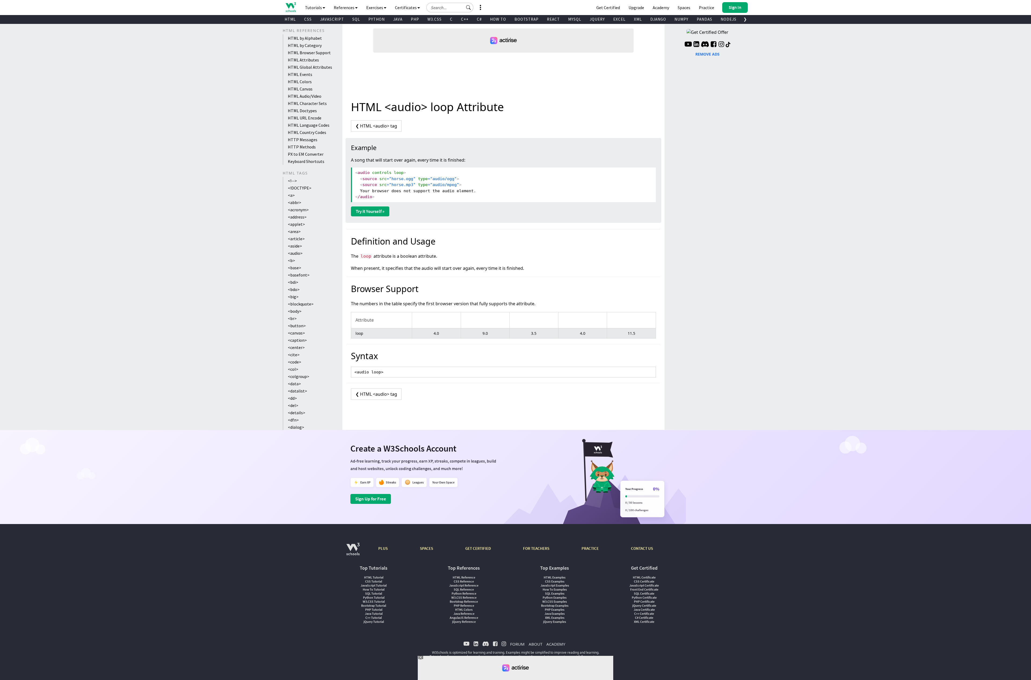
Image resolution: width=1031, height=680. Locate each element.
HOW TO (498, 19)
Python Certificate (644, 597)
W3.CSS (434, 19)
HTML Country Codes (307, 132)
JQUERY (597, 19)
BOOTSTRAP (526, 19)
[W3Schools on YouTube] (688, 45)
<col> (293, 369)
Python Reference (464, 593)
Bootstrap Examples (554, 605)
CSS (308, 19)
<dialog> (296, 427)
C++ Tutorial (373, 618)
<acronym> (298, 209)
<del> (293, 405)
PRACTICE (590, 548)
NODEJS (728, 19)
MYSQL (574, 19)
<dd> (292, 398)
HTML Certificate (644, 577)
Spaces (684, 7)
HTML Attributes (303, 60)
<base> (294, 267)
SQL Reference (464, 589)
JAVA (397, 19)
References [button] (344, 7)
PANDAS (704, 19)
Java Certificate (644, 610)
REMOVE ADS (707, 54)
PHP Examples (554, 610)
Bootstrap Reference (464, 601)
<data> (294, 383)
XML (638, 19)
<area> (294, 231)
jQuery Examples (554, 622)
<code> (294, 362)
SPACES (426, 548)
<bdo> (294, 289)
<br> (292, 318)
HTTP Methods (302, 147)
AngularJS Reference (464, 618)
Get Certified (608, 7)
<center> (296, 347)
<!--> (292, 180)
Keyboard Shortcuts (306, 161)
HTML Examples (554, 577)
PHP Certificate (644, 601)
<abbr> (294, 202)
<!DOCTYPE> (299, 188)
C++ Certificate (644, 614)
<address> (297, 217)
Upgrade (636, 7)
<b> (291, 260)
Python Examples (555, 597)
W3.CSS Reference (464, 597)
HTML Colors (300, 81)
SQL (356, 19)
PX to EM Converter (306, 154)
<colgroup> (298, 376)
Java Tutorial (374, 614)
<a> (291, 195)
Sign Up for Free (370, 499)
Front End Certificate (644, 589)
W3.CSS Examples (554, 601)
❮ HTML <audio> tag (376, 126)
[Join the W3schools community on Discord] (705, 45)
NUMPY (681, 19)
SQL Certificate (644, 593)
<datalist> (297, 391)
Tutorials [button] (314, 7)
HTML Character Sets (307, 103)
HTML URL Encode (304, 118)
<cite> (294, 354)
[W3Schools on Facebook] (713, 45)
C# (479, 19)
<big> (293, 296)
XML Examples (554, 618)
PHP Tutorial (373, 610)
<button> (297, 325)
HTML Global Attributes (310, 67)
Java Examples (554, 614)
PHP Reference (464, 605)
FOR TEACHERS (536, 548)
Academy (661, 7)
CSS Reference (464, 581)
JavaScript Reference (463, 585)
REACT (553, 19)
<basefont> (299, 275)
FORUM (517, 644)
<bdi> (293, 282)
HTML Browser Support (309, 52)
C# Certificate (644, 618)
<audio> (295, 253)
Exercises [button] (375, 7)
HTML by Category (305, 45)
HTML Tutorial (373, 577)
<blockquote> (301, 304)
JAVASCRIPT (332, 19)
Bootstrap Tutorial (373, 605)
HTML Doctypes (302, 110)
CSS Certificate (644, 581)
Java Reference (463, 614)
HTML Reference (464, 577)
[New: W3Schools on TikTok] (728, 45)
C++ (465, 19)
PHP (415, 19)
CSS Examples (554, 581)
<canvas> (296, 333)
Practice (706, 7)
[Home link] (291, 7)
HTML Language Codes (308, 125)
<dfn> (293, 420)
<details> (296, 412)
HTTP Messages (302, 139)
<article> (296, 238)
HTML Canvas (300, 89)
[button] (468, 7)
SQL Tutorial (373, 593)
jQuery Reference (464, 622)
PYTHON (376, 19)
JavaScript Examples (554, 585)
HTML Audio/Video (304, 96)
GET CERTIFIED (478, 548)
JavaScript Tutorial (374, 585)
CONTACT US (642, 548)
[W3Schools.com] (353, 551)
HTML (290, 19)
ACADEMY (555, 644)
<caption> (297, 340)
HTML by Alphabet (305, 38)
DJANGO (658, 19)
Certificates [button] (406, 7)
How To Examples (555, 589)
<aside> (295, 246)
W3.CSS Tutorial (374, 601)
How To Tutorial (373, 589)
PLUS (383, 548)
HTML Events (300, 74)
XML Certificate (644, 622)
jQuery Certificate (644, 605)
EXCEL (619, 19)
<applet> (296, 224)
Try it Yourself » (370, 211)
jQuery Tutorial (374, 622)
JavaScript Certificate (644, 585)
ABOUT (535, 644)
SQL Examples (554, 593)
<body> (295, 311)
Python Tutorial (373, 597)
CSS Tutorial (373, 581)
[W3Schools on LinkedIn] (696, 45)
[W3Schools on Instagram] (721, 45)
